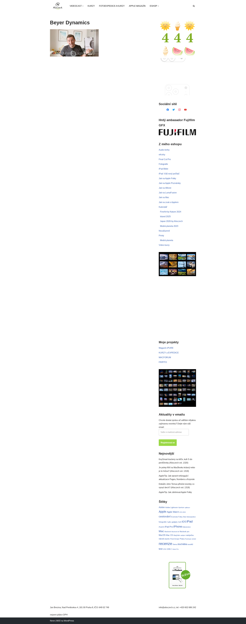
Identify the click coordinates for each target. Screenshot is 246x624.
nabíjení (182, 535)
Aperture (181, 507)
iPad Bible (163, 169)
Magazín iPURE (166, 348)
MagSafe (177, 535)
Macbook (168, 532)
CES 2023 (182, 512)
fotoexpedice (191, 517)
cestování (165, 516)
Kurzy (91, 6)
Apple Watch (173, 512)
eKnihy (162, 155)
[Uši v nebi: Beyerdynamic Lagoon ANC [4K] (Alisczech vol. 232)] (74, 43)
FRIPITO (163, 362)
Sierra (175, 544)
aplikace (187, 507)
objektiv (167, 539)
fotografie (162, 522)
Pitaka (182, 539)
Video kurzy (164, 245)
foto (184, 517)
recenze (165, 543)
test (160, 549)
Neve (52, 621)
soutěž (190, 544)
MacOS (162, 535)
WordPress (69, 621)
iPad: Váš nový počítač (169, 174)
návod (161, 539)
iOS (184, 521)
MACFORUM (165, 357)
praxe (194, 539)
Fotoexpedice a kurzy (112, 6)
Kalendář (163, 207)
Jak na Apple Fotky (167, 178)
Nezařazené (164, 231)
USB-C (169, 549)
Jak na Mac (164, 197)
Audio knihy (164, 150)
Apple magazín (137, 6)
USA (164, 549)
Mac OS (169, 535)
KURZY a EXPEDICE (169, 353)
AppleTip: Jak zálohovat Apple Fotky (175, 492)
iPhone (177, 526)
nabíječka (190, 535)
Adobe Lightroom (171, 507)
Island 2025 (165, 216)
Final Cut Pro (165, 159)
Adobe (162, 507)
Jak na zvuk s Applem (168, 202)
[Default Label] (168, 109)
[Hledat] (194, 6)
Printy (161, 235)
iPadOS (161, 527)
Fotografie (163, 164)
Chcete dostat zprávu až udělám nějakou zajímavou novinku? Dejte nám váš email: (177, 423)
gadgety (175, 522)
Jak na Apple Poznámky (170, 183)
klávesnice (187, 527)
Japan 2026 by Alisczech (171, 221)
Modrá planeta (166, 240)
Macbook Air (175, 531)
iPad (190, 521)
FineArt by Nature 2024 (170, 212)
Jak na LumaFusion (168, 193)
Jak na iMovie (165, 188)
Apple (162, 511)
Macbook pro (184, 532)
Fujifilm (169, 522)
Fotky (180, 517)
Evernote (174, 517)
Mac (161, 531)
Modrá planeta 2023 (169, 226)
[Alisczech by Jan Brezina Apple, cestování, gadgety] (57, 6)
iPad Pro (169, 527)
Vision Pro (175, 549)
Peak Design (174, 539)
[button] (82, 6)
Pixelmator (188, 539)
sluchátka (182, 544)
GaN (179, 522)
